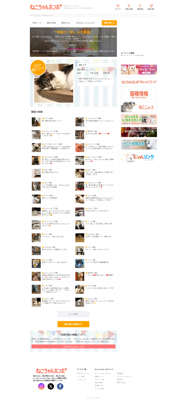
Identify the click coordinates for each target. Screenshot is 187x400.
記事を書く (151, 9)
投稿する (110, 23)
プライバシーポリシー (124, 376)
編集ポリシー (99, 376)
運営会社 (120, 379)
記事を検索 (129, 9)
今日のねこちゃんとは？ (85, 23)
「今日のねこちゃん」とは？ (73, 346)
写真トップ (37, 23)
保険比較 (140, 9)
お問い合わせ (121, 382)
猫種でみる (65, 23)
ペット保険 (81, 376)
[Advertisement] (140, 33)
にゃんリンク (81, 379)
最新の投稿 (51, 23)
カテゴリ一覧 (99, 379)
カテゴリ (118, 9)
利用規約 (120, 373)
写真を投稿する (75, 324)
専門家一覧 (99, 386)
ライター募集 (99, 389)
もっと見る (73, 314)
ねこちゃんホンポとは (102, 373)
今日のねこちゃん (83, 373)
